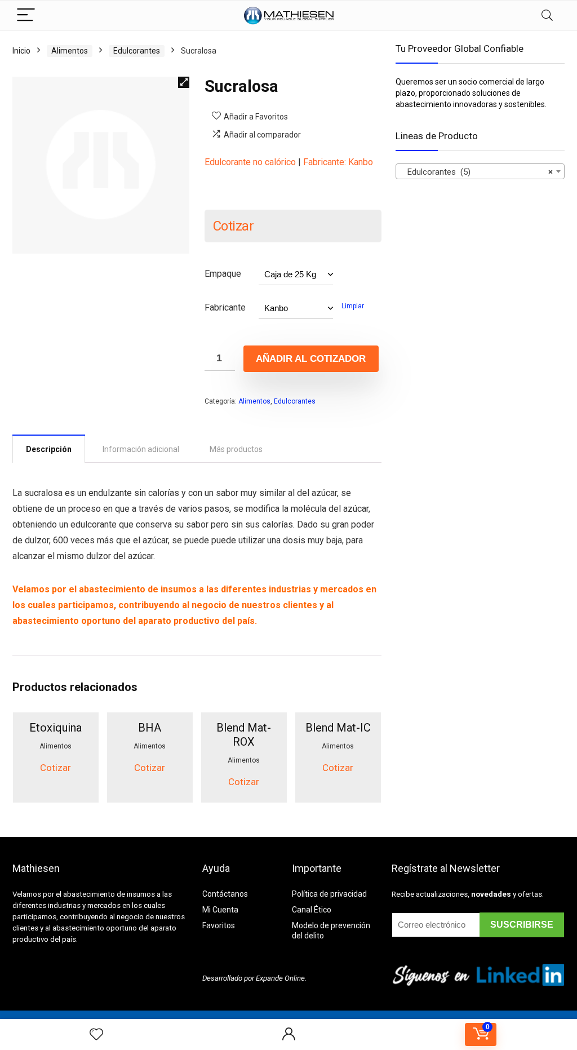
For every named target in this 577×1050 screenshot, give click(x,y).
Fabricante (225, 307)
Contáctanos (225, 893)
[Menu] (25, 15)
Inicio (21, 50)
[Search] (547, 15)
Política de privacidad (329, 893)
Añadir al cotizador (311, 358)
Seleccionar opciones (64, 792)
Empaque (223, 273)
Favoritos (218, 925)
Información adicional (141, 449)
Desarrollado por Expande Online (253, 978)
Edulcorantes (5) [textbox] (477, 172)
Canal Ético (311, 909)
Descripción (49, 449)
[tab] (48, 449)
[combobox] (480, 171)
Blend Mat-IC (338, 727)
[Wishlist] (96, 1034)
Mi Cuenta (220, 909)
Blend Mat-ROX (243, 734)
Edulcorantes (136, 50)
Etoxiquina (55, 727)
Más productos (236, 449)
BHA (149, 727)
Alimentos (69, 50)
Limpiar (352, 306)
